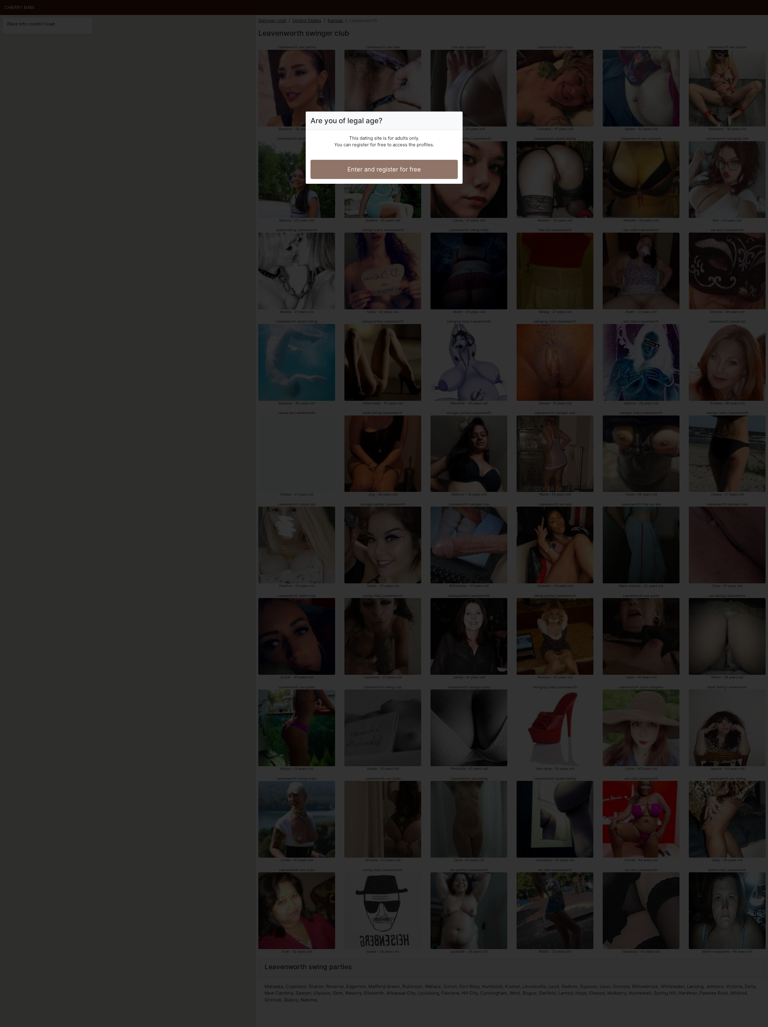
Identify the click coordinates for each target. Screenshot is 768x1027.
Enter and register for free (384, 169)
